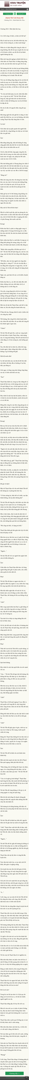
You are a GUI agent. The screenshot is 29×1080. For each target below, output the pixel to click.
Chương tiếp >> (21, 13)
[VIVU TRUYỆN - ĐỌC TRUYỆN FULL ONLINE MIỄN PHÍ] (14, 4)
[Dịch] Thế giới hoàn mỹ (14, 18)
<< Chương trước (8, 13)
